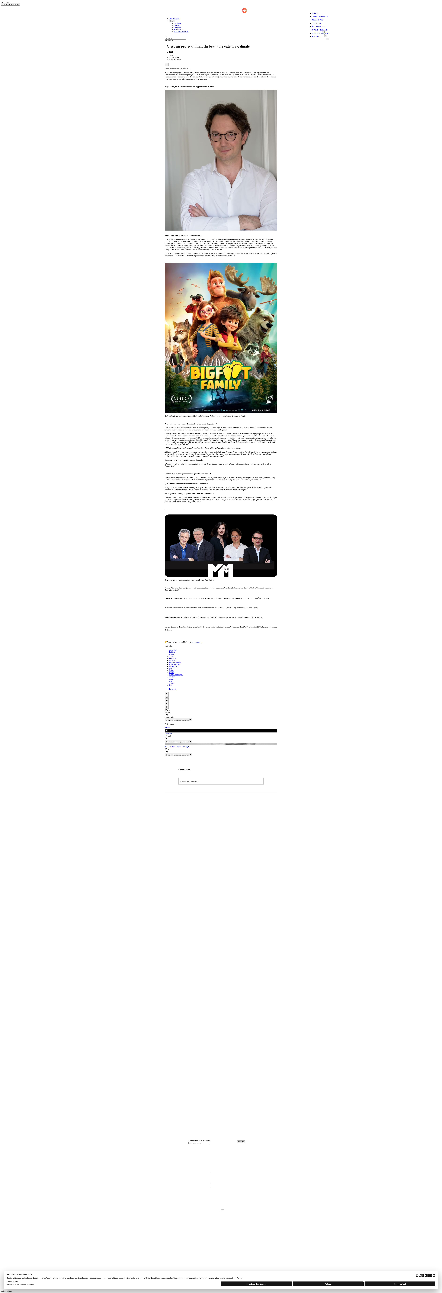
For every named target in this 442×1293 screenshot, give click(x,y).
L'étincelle (168, 733)
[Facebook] (214, 1178)
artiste (171, 656)
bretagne (172, 660)
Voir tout (168, 727)
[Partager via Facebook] (167, 693)
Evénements (178, 30)
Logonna (172, 658)
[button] (221, 36)
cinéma (171, 673)
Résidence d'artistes (181, 32)
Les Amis (177, 23)
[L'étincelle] (221, 730)
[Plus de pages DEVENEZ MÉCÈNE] (327, 39)
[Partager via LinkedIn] (167, 700)
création (172, 677)
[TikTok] (214, 1193)
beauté (171, 671)
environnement (174, 664)
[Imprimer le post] (167, 707)
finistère (172, 652)
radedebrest (173, 666)
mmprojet (172, 650)
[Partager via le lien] (167, 703)
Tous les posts (174, 19)
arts (170, 681)
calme (171, 679)
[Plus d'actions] (167, 64)
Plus (171, 21)
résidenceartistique (176, 675)
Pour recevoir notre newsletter (199, 1141)
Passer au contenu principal (10, 4)
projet (171, 669)
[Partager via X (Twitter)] (167, 697)
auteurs (171, 683)
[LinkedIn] (214, 1183)
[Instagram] (214, 1173)
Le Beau (177, 25)
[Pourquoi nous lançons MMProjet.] (221, 744)
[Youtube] (214, 1188)
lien (170, 685)
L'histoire (177, 27)
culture (171, 654)
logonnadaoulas (175, 662)
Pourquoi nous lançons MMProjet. (177, 747)
